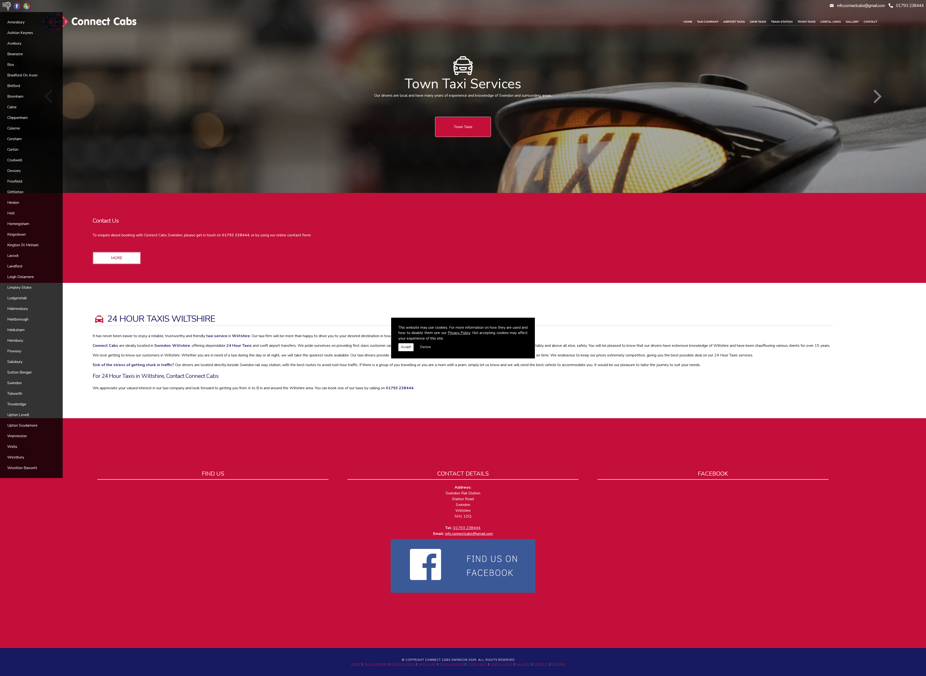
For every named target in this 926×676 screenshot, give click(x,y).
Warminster (17, 436)
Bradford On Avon (22, 75)
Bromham (15, 96)
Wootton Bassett (22, 468)
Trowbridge (16, 404)
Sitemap (558, 664)
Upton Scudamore (22, 425)
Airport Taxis (734, 22)
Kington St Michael (23, 245)
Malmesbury (17, 308)
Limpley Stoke (19, 287)
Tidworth (14, 393)
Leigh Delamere (20, 277)
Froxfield (14, 181)
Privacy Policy (459, 332)
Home (687, 22)
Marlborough (17, 319)
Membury (15, 340)
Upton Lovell (18, 414)
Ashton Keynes (20, 32)
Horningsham (18, 223)
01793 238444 (910, 5)
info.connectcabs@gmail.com (861, 5)
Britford (13, 86)
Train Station (782, 22)
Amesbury (16, 22)
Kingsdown (16, 234)
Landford (14, 266)
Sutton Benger (19, 372)
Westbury (15, 457)
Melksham (16, 330)
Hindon (13, 202)
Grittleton (15, 192)
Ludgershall (17, 298)
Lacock (13, 255)
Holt (11, 213)
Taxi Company (707, 22)
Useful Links (830, 22)
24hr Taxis (758, 22)
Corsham (14, 139)
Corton (12, 149)
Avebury (14, 43)
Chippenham (17, 117)
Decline (425, 347)
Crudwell (14, 160)
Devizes (14, 170)
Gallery (852, 22)
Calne (12, 107)
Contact (870, 22)
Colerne (13, 128)
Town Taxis (806, 22)
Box (10, 64)
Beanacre (15, 54)
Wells (12, 446)
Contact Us (106, 221)
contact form (299, 235)
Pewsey (14, 351)
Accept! (406, 347)
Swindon (14, 383)
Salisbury (14, 361)
